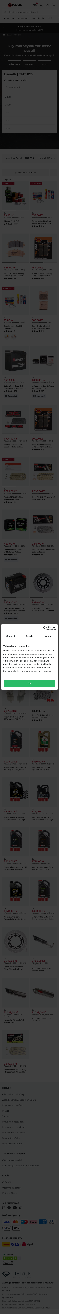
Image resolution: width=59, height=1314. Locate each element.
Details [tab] (29, 636)
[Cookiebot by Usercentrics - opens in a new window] (43, 628)
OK (29, 683)
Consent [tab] (10, 636)
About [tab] (48, 636)
